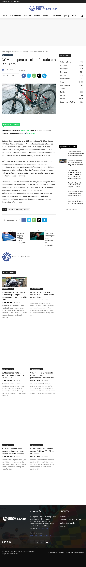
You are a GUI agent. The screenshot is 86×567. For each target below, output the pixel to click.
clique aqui (32, 133)
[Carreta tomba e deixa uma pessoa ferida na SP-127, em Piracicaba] (43, 439)
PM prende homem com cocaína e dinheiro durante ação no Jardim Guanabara (13, 451)
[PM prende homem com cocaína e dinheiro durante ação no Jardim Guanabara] (14, 439)
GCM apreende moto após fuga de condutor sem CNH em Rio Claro (13, 375)
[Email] (39, 76)
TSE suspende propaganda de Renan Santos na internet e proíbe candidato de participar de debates (75, 174)
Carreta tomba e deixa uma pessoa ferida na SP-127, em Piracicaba (42, 451)
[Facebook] (24, 76)
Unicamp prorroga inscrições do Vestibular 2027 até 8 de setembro (75, 202)
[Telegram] (44, 76)
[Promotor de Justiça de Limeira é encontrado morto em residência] (43, 283)
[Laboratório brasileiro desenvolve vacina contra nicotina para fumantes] (63, 153)
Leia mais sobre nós (44, 528)
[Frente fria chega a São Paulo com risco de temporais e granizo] (63, 184)
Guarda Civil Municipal (15, 209)
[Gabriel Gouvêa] (3, 70)
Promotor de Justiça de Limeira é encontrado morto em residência (42, 294)
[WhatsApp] (34, 76)
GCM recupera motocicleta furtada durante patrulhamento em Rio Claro (42, 375)
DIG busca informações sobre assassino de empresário (50, 239)
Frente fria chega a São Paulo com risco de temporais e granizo (75, 185)
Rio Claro (26, 209)
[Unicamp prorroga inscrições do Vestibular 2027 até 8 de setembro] (63, 201)
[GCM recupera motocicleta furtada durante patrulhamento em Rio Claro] (43, 363)
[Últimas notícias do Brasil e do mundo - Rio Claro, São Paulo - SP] (14, 518)
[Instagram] (37, 542)
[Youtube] (47, 542)
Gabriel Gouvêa (12, 70)
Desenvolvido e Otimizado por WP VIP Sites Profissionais (66, 553)
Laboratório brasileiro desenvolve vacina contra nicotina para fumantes (76, 153)
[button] (81, 15)
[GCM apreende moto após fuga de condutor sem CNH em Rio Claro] (14, 363)
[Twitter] (29, 76)
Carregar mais (70, 209)
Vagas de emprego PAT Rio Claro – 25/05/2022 (21, 238)
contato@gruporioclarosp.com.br (41, 535)
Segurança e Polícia (12, 52)
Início (3, 52)
